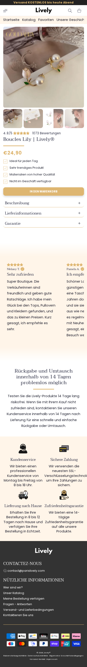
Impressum (52, 659)
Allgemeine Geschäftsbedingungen (66, 655)
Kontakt (42, 659)
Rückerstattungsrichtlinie (15, 655)
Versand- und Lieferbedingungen (28, 610)
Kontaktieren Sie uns (18, 615)
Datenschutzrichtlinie (38, 655)
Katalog (28, 19)
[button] (5, 10)
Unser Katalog (13, 593)
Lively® (47, 652)
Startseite (11, 19)
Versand (34, 659)
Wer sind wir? (13, 587)
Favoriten (46, 19)
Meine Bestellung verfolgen (23, 599)
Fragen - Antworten (17, 604)
